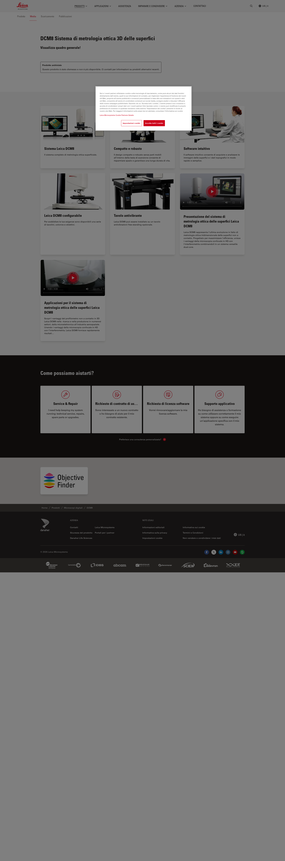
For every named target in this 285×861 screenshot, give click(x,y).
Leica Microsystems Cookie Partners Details (117, 115)
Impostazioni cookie (131, 123)
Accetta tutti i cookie (154, 123)
